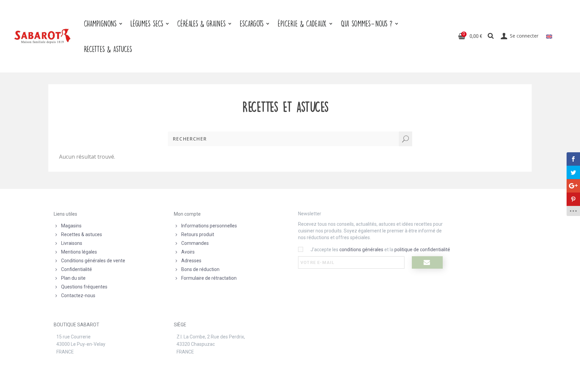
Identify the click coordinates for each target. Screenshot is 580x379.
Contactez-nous (78, 295)
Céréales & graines (201, 23)
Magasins (71, 225)
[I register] (427, 262)
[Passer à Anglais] (549, 36)
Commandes (195, 243)
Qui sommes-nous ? (366, 23)
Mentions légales (79, 252)
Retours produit (197, 234)
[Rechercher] (491, 36)
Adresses (191, 260)
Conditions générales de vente (93, 260)
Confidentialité (76, 269)
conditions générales (361, 249)
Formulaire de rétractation (209, 278)
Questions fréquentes (84, 286)
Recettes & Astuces (108, 49)
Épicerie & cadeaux (302, 23)
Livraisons (71, 243)
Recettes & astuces (81, 234)
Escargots (251, 23)
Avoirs (188, 252)
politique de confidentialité (422, 249)
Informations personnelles (209, 225)
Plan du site (73, 278)
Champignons (100, 23)
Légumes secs (147, 23)
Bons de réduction (200, 269)
